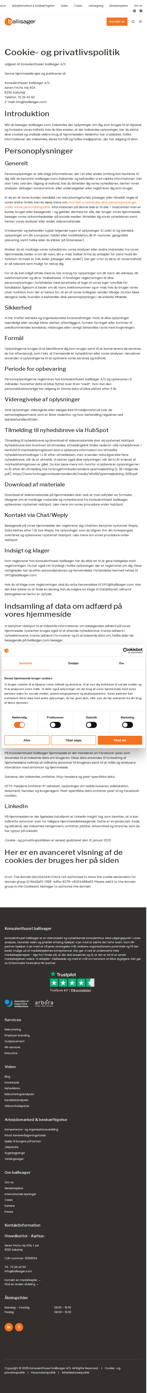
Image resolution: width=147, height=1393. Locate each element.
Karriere (10, 1206)
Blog (7, 1077)
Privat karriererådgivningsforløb (25, 1135)
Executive (11, 1053)
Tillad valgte (73, 740)
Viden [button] (64, 6)
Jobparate (11, 1147)
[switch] (55, 725)
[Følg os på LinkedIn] (9, 1327)
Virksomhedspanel (17, 1106)
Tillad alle (120, 740)
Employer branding (17, 1035)
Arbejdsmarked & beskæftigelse (36, 1119)
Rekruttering (13, 1029)
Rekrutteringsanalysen (19, 1094)
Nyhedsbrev (12, 1088)
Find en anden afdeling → (22, 1284)
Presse (9, 1212)
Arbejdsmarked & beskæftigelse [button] (33, 6)
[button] (140, 21)
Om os (138, 6)
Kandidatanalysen (17, 1100)
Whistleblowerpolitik (75, 1372)
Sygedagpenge (15, 1153)
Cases (78, 6)
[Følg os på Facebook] (19, 1327)
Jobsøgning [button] (95, 6)
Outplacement (15, 1041)
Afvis (27, 740)
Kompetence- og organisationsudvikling (31, 1129)
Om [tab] (121, 663)
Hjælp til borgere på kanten (23, 1141)
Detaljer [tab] (73, 663)
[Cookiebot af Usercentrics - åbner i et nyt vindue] (126, 651)
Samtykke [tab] (25, 663)
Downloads (12, 1082)
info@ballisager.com (18, 1271)
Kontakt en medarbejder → (23, 1280)
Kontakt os (117, 21)
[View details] (134, 11)
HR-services (12, 1047)
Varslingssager (14, 1159)
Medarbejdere (118, 6)
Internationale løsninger (20, 1194)
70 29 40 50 (18, 1267)
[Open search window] (133, 21)
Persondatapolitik (43, 1372)
